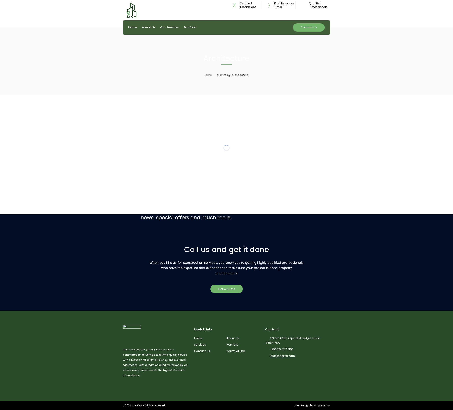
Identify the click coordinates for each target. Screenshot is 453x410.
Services (200, 345)
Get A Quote (226, 289)
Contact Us (309, 27)
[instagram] (140, 386)
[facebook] (129, 386)
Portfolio (232, 345)
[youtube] (135, 386)
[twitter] (124, 386)
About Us (232, 338)
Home (208, 75)
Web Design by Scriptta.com (312, 405)
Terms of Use (235, 351)
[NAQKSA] (132, 10)
